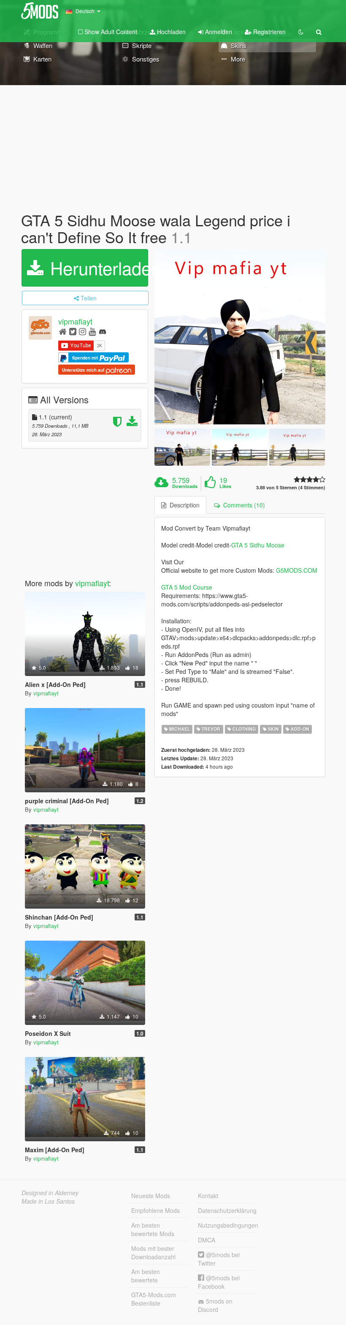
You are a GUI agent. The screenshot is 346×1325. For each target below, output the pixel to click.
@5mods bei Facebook (219, 1282)
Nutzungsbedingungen (226, 1225)
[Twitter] (73, 331)
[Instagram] (82, 331)
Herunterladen (96, 267)
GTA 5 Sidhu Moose (257, 545)
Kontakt (208, 1195)
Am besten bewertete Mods (152, 1229)
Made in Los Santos (48, 1201)
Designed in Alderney (50, 1192)
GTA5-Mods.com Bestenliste (153, 1298)
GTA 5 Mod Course (186, 587)
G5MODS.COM (296, 570)
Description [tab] (183, 505)
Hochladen (170, 31)
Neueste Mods (150, 1195)
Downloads (184, 486)
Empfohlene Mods (155, 1210)
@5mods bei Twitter (219, 1258)
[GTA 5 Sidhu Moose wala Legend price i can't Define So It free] (239, 336)
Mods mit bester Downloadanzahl (153, 1252)
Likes (225, 486)
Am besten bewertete (145, 1275)
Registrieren (268, 31)
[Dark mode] (301, 31)
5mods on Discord (215, 1305)
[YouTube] (92, 331)
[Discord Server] (102, 331)
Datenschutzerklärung (226, 1210)
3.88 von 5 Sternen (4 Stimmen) (290, 487)
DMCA (206, 1240)
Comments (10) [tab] (242, 505)
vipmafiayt (75, 321)
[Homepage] (62, 331)
